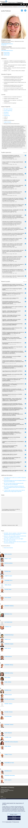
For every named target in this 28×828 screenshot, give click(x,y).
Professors (15, 6)
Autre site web (6, 55)
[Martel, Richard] (2, 696)
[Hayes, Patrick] (2, 649)
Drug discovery (7, 115)
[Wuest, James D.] (2, 781)
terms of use (16, 821)
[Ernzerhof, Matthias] (2, 607)
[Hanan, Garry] (2, 640)
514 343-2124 (3, 45)
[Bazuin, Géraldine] (2, 564)
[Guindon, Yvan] (2, 628)
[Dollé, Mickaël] (2, 599)
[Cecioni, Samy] (2, 572)
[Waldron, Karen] (2, 772)
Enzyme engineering (8, 110)
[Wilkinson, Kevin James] (2, 776)
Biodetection (6, 113)
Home (2, 6)
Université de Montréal (3, 1)
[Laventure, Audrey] (2, 674)
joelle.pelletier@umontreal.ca (7, 43)
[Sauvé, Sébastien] (2, 734)
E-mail (2, 796)
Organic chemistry (7, 122)
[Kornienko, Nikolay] (2, 666)
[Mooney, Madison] (2, 705)
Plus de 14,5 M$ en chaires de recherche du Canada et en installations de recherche (15, 536)
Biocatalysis (6, 112)
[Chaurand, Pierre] (2, 581)
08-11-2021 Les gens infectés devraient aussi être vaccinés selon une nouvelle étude (13, 484)
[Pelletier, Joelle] (2, 717)
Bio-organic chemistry (8, 109)
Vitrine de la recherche (8, 547)
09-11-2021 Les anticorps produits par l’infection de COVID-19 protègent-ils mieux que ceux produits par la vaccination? (14, 487)
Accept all (14, 819)
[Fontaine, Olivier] (2, 615)
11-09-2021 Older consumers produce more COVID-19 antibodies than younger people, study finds (14, 491)
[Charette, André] (2, 577)
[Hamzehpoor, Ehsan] (2, 636)
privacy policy (8, 821)
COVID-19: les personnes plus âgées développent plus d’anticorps (13, 539)
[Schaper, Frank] (2, 738)
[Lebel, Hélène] (2, 678)
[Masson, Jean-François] (2, 700)
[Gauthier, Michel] (2, 623)
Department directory (8, 6)
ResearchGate (6, 52)
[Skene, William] (2, 747)
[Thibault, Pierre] (2, 756)
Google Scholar (7, 53)
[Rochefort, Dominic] (2, 726)
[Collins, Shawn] (2, 590)
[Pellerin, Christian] (2, 713)
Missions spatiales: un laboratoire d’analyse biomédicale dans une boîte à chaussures (15, 534)
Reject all (14, 816)
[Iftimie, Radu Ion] (2, 658)
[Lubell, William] (2, 683)
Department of (15, 2)
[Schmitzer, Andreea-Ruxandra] (2, 743)
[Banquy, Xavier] (2, 560)
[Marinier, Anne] (2, 691)
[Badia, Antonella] (2, 555)
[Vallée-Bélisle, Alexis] (2, 764)
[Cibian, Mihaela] (2, 586)
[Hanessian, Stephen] (2, 645)
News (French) (3, 798)
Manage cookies (14, 814)
